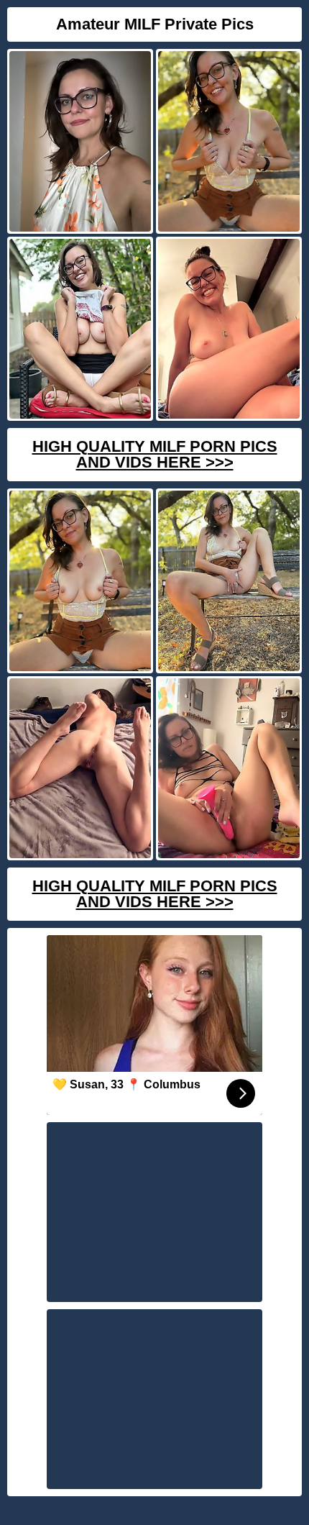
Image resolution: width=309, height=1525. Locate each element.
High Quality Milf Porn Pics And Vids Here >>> (154, 454)
